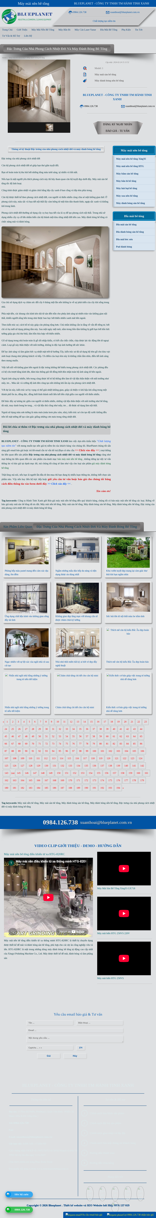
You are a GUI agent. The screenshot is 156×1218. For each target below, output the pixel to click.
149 (50, 773)
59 (100, 736)
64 (134, 736)
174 (102, 780)
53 (60, 736)
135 (86, 766)
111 (38, 758)
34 (73, 729)
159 (130, 773)
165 (30, 780)
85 (134, 744)
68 (19, 744)
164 (22, 780)
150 (58, 773)
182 (22, 788)
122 (124, 758)
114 (61, 758)
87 (6, 751)
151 (66, 773)
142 (142, 766)
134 (78, 766)
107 (6, 758)
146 (26, 773)
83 (121, 744)
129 (38, 766)
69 (26, 744)
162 (6, 780)
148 (42, 773)
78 (87, 744)
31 (53, 729)
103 (118, 751)
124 (140, 758)
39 (107, 729)
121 (116, 758)
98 (80, 751)
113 (53, 758)
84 (127, 744)
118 (93, 758)
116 (77, 758)
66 (6, 744)
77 (80, 744)
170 (70, 780)
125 (6, 766)
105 (134, 751)
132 (62, 766)
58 (93, 736)
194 (118, 788)
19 (118, 722)
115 (69, 758)
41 (121, 729)
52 (53, 736)
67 (12, 744)
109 (22, 758)
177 (126, 780)
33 (67, 729)
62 (121, 736)
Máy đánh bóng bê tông (93, 217)
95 (60, 751)
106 (142, 751)
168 (54, 780)
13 (78, 722)
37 (93, 729)
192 (102, 788)
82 (114, 744)
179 (142, 780)
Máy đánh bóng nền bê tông (125, 504)
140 (126, 766)
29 (39, 729)
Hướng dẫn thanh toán (102, 1152)
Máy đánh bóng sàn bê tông (97, 504)
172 (86, 780)
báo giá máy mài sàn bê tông (15, 504)
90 (26, 751)
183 (30, 788)
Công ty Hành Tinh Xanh (30, 500)
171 (78, 780)
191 (94, 788)
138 (110, 766)
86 (141, 744)
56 (80, 736)
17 (105, 722)
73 (53, 744)
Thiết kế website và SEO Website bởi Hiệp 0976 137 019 (96, 1205)
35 (80, 729)
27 (26, 729)
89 (19, 751)
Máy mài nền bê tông (33, 4)
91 (33, 751)
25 (12, 729)
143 (6, 773)
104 (126, 751)
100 (94, 751)
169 (62, 780)
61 (114, 736)
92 (39, 751)
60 (107, 736)
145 (19, 773)
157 (114, 773)
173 (94, 780)
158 (122, 773)
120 (108, 758)
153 (82, 773)
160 (138, 773)
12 (71, 722)
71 (39, 744)
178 (134, 780)
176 (118, 780)
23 (145, 722)
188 (70, 788)
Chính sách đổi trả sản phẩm (105, 1123)
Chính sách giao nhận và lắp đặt (107, 1133)
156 (106, 773)
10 (58, 722)
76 (73, 744)
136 (94, 766)
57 (87, 736)
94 (53, 751)
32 (60, 729)
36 (87, 729)
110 (30, 758)
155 (98, 773)
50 (39, 736)
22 (138, 722)
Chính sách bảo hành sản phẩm (107, 1113)
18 (111, 722)
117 (85, 758)
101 (102, 751)
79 (93, 744)
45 (6, 736)
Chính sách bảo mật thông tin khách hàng (113, 1143)
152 (74, 773)
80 (100, 744)
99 (87, 751)
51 (46, 736)
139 (118, 766)
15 (91, 722)
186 (54, 788)
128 (30, 766)
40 (114, 729)
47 (19, 736)
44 (141, 729)
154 (90, 773)
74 (60, 744)
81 (107, 744)
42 (127, 729)
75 (67, 744)
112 (46, 758)
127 (22, 766)
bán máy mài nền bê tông (123, 500)
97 (73, 751)
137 (102, 766)
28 (33, 729)
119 (100, 758)
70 (33, 744)
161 (146, 773)
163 (14, 780)
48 (26, 736)
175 (110, 780)
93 (46, 751)
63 (127, 736)
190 (86, 788)
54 (67, 736)
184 (38, 788)
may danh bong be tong (20, 405)
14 (84, 722)
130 (46, 766)
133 (70, 766)
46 (12, 736)
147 (35, 773)
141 (134, 766)
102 (110, 751)
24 (6, 729)
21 (132, 722)
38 (100, 729)
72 (46, 744)
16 (98, 722)
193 (110, 788)
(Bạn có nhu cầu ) (79, 450)
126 (14, 766)
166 (38, 780)
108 (14, 758)
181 (14, 788)
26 (19, 729)
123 (132, 758)
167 (46, 780)
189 (78, 788)
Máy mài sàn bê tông (72, 504)
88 (12, 751)
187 (62, 788)
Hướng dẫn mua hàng (102, 1162)
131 (54, 766)
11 (64, 722)
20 (125, 722)
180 (6, 788)
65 (141, 736)
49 (33, 736)
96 (67, 751)
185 (46, 788)
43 (134, 729)
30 (46, 729)
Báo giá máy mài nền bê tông (62, 500)
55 (73, 736)
